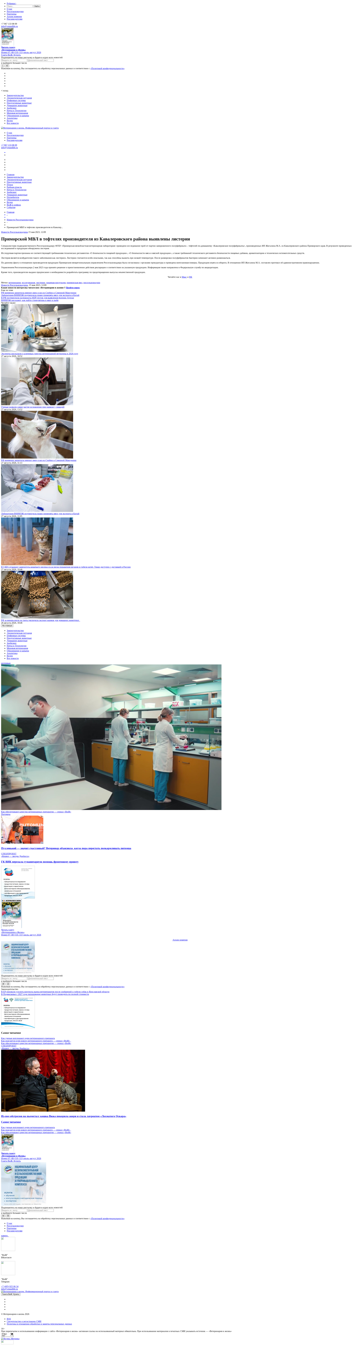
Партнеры (11, 14)
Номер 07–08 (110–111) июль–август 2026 (21, 52)
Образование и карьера (18, 115)
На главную (7, 626)
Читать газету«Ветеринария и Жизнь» (13, 48)
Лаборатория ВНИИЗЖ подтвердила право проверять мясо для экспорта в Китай (40, 295)
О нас (9, 9)
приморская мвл (74, 282)
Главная (10, 212)
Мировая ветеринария (17, 113)
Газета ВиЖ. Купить (11, 55)
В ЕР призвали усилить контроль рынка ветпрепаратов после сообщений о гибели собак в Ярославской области (55, 991)
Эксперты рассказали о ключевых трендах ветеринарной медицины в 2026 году (39, 353)
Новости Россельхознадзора (20, 220)
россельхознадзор (91, 282)
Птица (10, 184)
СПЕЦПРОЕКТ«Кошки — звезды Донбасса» (15, 855)
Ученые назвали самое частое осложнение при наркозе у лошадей (32, 407)
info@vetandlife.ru (9, 26)
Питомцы (5, 814)
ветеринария (15, 282)
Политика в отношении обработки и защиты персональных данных (39, 1324)
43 (7, 66)
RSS (9, 1319)
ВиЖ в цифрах (14, 205)
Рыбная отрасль (14, 187)
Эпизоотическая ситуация (19, 98)
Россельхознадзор (15, 11)
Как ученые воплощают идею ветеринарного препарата (28, 1038)
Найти (37, 6)
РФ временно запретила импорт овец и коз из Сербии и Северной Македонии (38, 293)
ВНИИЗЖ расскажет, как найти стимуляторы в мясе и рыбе (29, 300)
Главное (10, 174)
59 (8, 1216)
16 (8, 984)
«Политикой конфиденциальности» (107, 68)
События (11, 207)
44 (3, 1216)
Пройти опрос (73, 287)
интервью (6, 663)
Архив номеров (14, 16)
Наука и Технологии (16, 110)
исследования (28, 282)
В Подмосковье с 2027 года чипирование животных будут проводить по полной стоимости (45, 994)
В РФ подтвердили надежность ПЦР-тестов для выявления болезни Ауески (37, 298)
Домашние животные (17, 105)
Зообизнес (12, 108)
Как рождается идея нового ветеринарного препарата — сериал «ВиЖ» (36, 1041)
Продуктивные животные (19, 103)
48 (3, 984)
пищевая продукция (56, 282)
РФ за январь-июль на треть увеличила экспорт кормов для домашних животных (40, 620)
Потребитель (13, 197)
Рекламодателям (14, 19)
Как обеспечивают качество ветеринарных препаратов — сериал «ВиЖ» (36, 812)
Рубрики (11, 3)
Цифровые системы (16, 100)
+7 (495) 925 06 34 (9, 1286)
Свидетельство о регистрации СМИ (24, 1321)
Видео (10, 120)
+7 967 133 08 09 (9, 145)
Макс (184, 277)
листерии (40, 282)
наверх (5, 1235)
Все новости (13, 123)
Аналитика (12, 118)
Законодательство (15, 95)
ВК (190, 277)
